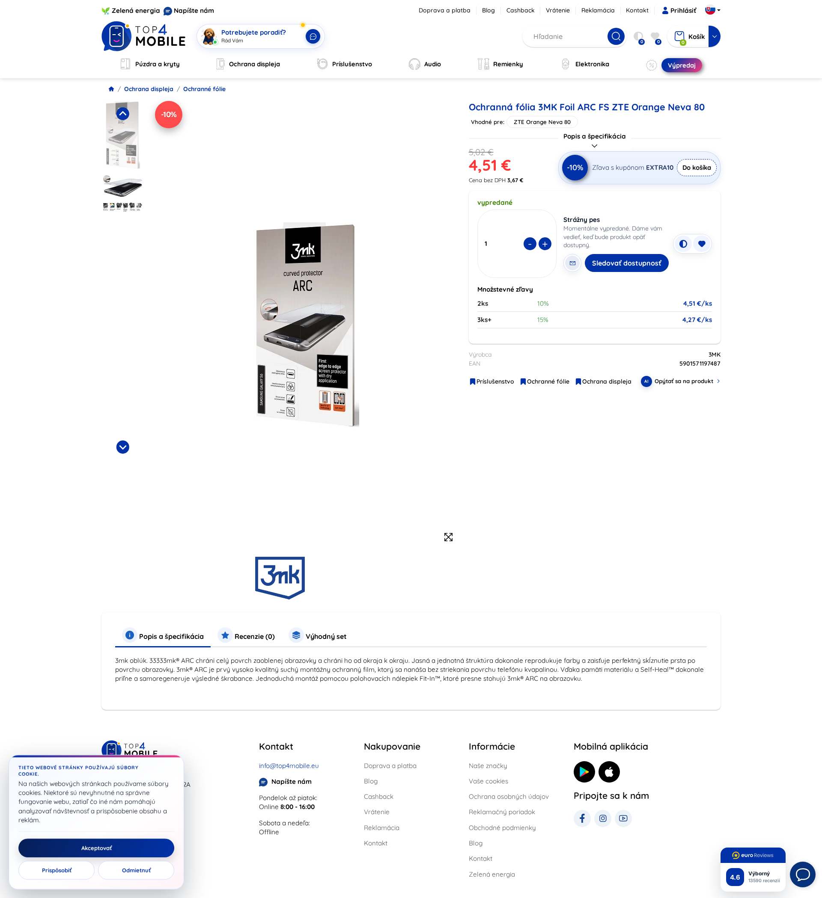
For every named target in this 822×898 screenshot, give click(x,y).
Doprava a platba (445, 10)
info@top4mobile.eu (289, 766)
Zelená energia (136, 10)
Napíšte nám (194, 10)
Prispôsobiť (56, 870)
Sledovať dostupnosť (626, 263)
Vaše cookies (488, 781)
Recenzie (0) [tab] (254, 636)
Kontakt (637, 10)
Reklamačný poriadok (502, 812)
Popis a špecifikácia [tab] (170, 636)
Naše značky (488, 766)
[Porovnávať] (683, 244)
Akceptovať (96, 848)
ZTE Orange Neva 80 (542, 121)
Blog (488, 10)
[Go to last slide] (122, 113)
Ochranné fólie (204, 89)
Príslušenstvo (495, 381)
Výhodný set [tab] (325, 636)
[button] (122, 135)
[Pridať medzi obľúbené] (701, 244)
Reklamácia (598, 10)
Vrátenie (558, 10)
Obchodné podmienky (502, 828)
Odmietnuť (136, 870)
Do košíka (696, 167)
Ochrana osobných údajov (509, 796)
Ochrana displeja (148, 89)
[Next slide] (122, 446)
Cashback (520, 10)
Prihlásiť (683, 10)
